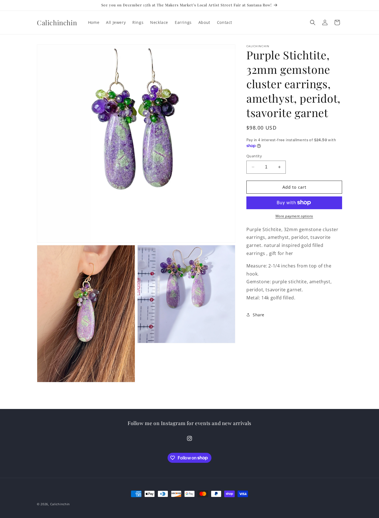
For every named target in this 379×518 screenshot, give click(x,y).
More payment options (294, 215)
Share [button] (258, 314)
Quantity (254, 155)
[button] (313, 22)
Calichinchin (60, 504)
